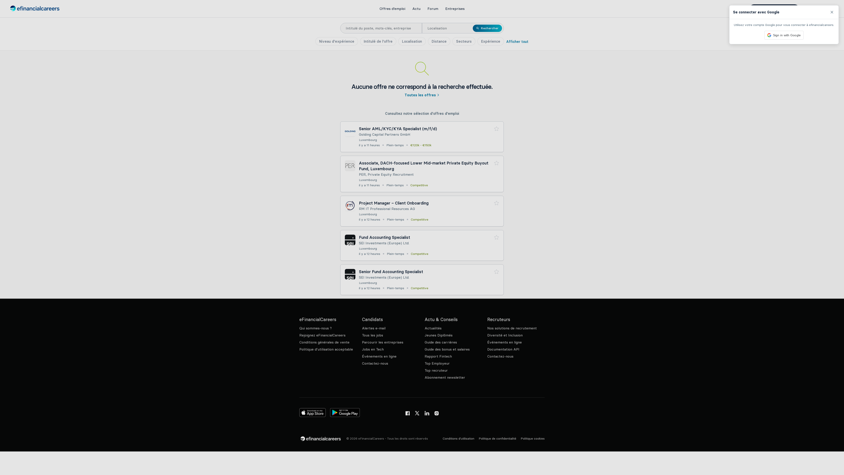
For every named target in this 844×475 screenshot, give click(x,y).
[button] (422, 237)
